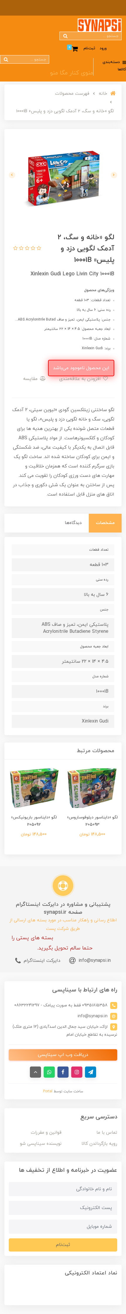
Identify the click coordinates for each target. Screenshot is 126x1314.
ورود (103, 48)
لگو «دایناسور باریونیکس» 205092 (34, 821)
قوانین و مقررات (46, 1133)
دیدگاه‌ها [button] (73, 523)
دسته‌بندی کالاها (114, 66)
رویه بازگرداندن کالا (99, 1144)
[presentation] (114, 175)
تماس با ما (106, 1133)
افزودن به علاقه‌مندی (80, 379)
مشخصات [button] (105, 523)
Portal (47, 1091)
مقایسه (31, 379)
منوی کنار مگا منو (71, 73)
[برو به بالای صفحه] (35, 1072)
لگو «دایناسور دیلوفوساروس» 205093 (92, 821)
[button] (38, 248)
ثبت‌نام (89, 48)
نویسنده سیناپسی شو (41, 1144)
